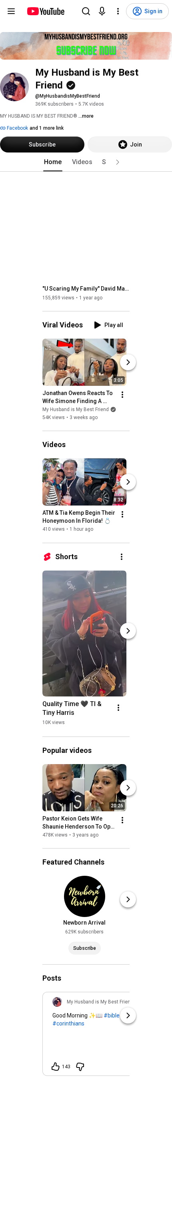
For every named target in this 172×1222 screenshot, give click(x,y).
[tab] (52, 162)
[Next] (128, 362)
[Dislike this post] (80, 1066)
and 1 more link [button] (47, 128)
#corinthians (68, 1023)
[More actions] (122, 395)
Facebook (17, 128)
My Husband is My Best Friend (75, 409)
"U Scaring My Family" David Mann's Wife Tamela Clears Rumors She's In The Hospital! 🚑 (86, 288)
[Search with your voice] (102, 11)
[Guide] (11, 11)
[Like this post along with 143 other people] (55, 1066)
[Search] (86, 11)
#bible (112, 1015)
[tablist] (86, 162)
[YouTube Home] (45, 11)
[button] (117, 162)
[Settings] (118, 11)
